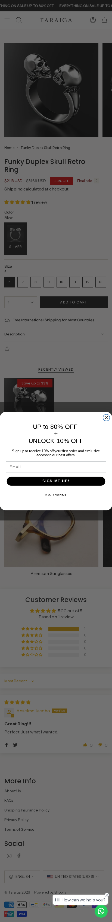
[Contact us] (101, 911)
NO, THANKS (56, 494)
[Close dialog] (106, 417)
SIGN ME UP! (56, 481)
